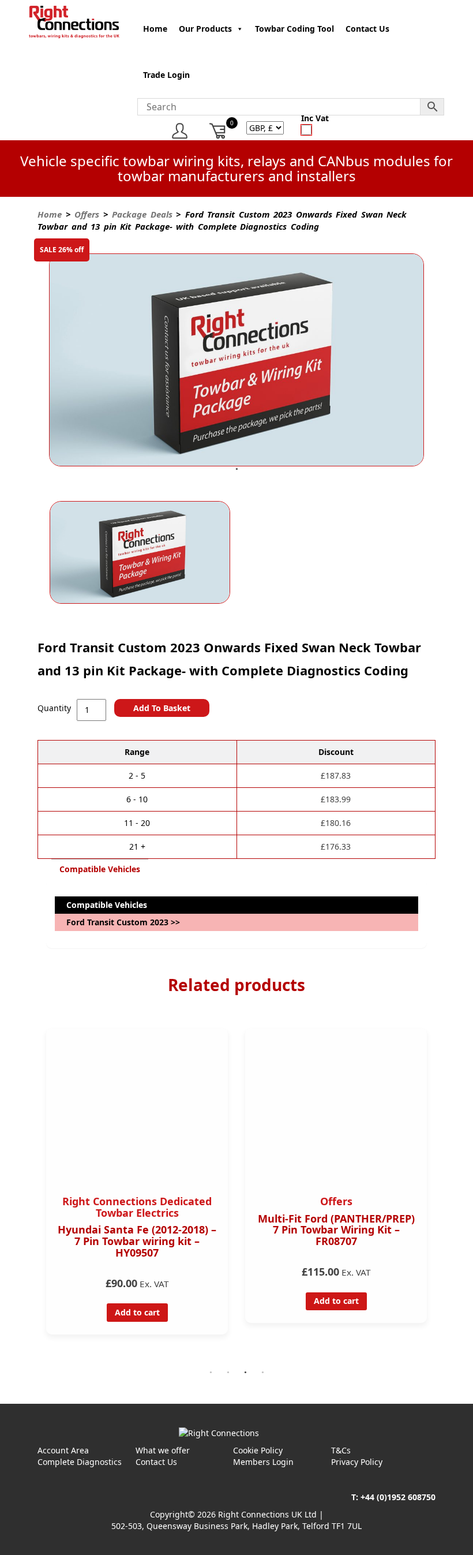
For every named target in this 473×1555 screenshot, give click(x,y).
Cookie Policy (258, 1450)
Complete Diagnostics (79, 1461)
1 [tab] (236, 469)
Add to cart (159, 1300)
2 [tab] (228, 1372)
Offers (86, 214)
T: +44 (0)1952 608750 (393, 1497)
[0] (218, 130)
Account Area (63, 1450)
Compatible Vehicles (99, 869)
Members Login (263, 1461)
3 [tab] (245, 1372)
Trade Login (166, 74)
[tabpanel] (236, 361)
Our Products (205, 28)
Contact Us (367, 28)
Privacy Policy (356, 1461)
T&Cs (341, 1450)
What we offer (163, 1450)
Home (155, 28)
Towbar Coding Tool (294, 28)
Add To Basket (161, 707)
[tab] (99, 869)
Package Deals (142, 214)
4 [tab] (262, 1372)
